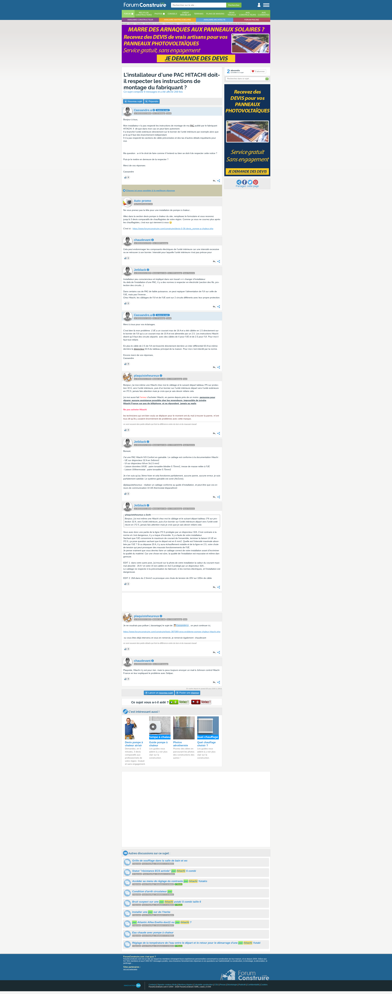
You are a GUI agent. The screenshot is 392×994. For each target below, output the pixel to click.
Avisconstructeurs (247, 14)
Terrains (198, 14)
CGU (216, 985)
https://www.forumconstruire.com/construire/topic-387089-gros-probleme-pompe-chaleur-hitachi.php (171, 631)
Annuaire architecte (214, 20)
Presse (223, 985)
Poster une (189, 692)
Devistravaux (232, 14)
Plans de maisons (215, 14)
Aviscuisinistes (263, 14)
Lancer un (160, 692)
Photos (158, 14)
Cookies (264, 985)
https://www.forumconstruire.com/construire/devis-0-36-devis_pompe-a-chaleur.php (173, 228)
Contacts (152, 985)
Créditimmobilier (185, 14)
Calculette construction (203, 985)
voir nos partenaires (130, 969)
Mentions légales (185, 985)
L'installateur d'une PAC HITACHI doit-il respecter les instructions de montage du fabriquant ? (172, 81)
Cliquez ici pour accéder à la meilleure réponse (150, 190)
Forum (127, 14)
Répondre (153, 101)
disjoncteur (139, 349)
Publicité (242, 985)
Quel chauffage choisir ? (206, 744)
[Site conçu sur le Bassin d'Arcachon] (132, 985)
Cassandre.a (182, 625)
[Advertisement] (172, 602)
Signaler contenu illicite (167, 985)
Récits (144, 14)
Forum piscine (251, 20)
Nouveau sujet (134, 101)
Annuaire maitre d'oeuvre (177, 20)
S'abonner (259, 71)
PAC (192, 125)
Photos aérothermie (180, 744)
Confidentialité (253, 985)
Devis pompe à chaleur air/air (134, 744)
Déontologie (232, 985)
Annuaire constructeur (140, 20)
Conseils (172, 14)
